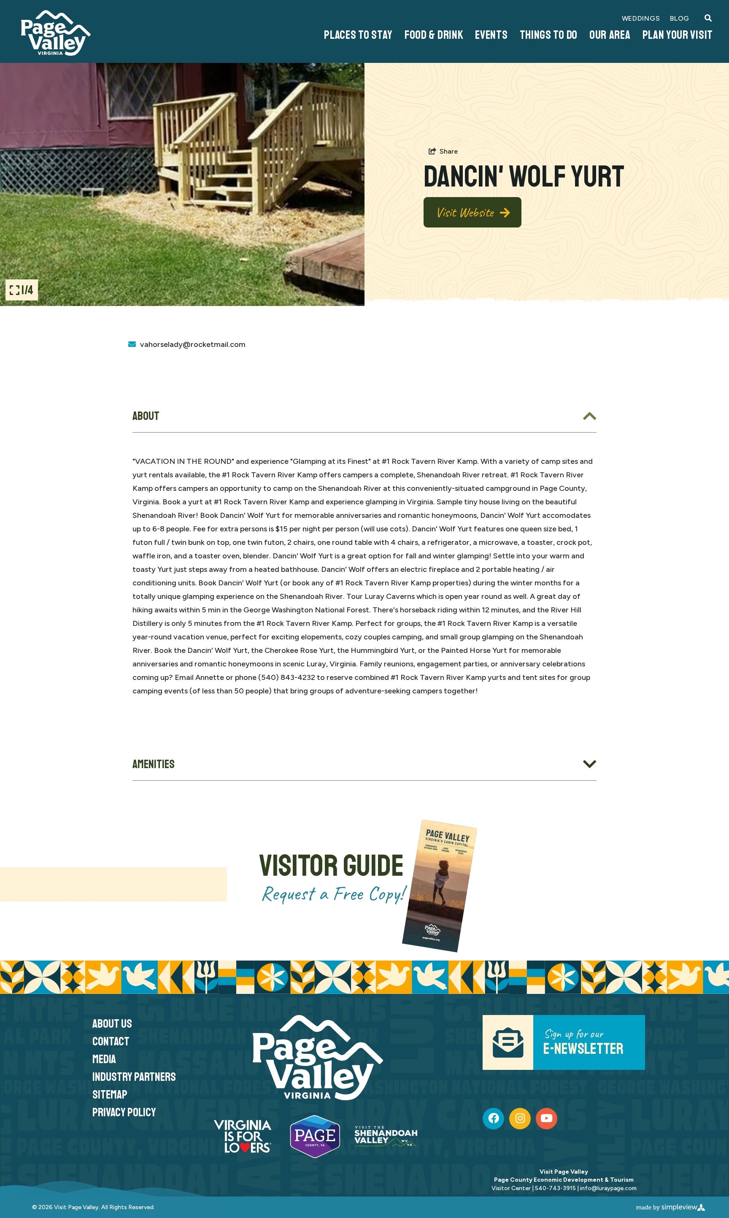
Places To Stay (358, 34)
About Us (112, 1023)
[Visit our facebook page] (493, 1118)
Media (104, 1059)
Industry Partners (134, 1076)
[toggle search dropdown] (707, 18)
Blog (679, 18)
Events (491, 34)
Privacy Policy (124, 1112)
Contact (111, 1041)
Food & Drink (434, 34)
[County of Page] (56, 33)
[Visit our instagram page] (520, 1118)
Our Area (610, 34)
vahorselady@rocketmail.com (193, 344)
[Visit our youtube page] (546, 1118)
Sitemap (109, 1094)
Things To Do (549, 34)
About (145, 416)
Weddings (641, 18)
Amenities (153, 764)
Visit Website (464, 212)
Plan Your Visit (678, 34)
